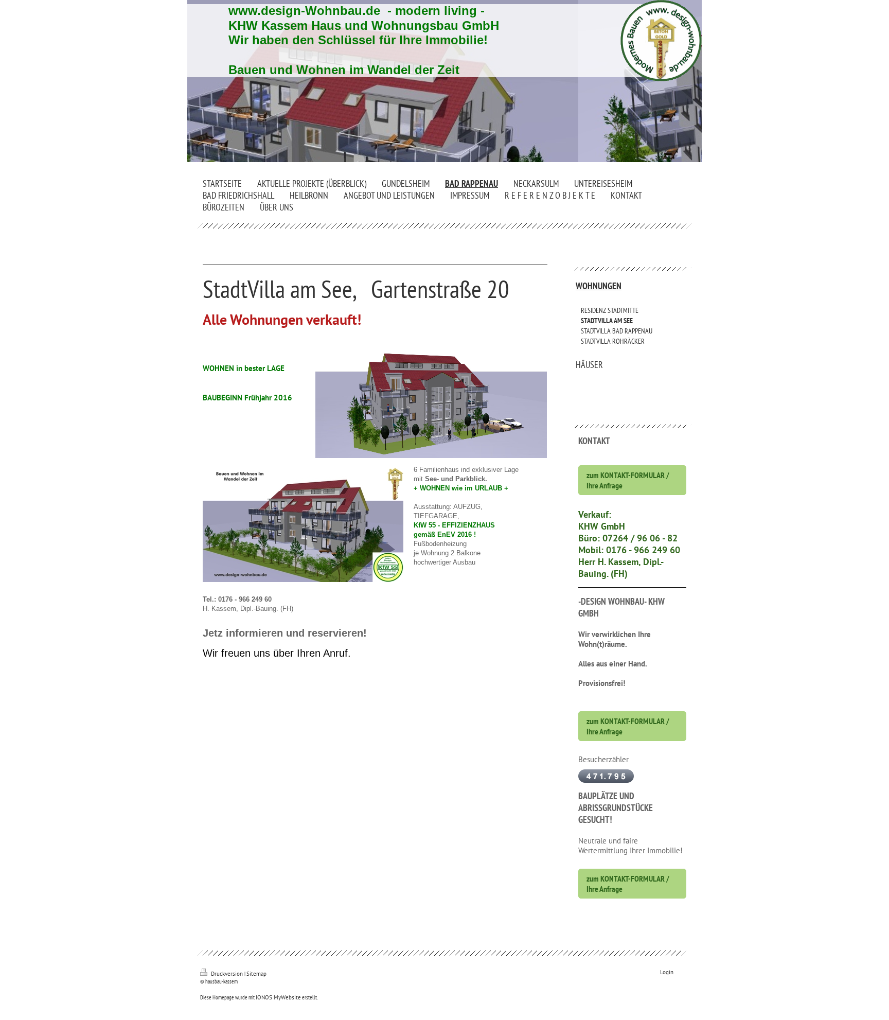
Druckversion (226, 973)
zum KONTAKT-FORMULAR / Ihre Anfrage (627, 480)
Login (666, 972)
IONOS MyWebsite (278, 997)
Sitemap (256, 973)
